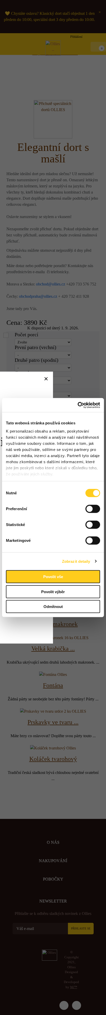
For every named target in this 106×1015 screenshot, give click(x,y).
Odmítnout (53, 606)
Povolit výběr (53, 591)
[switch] (92, 509)
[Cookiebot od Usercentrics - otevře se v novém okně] (77, 405)
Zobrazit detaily (76, 561)
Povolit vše (53, 577)
